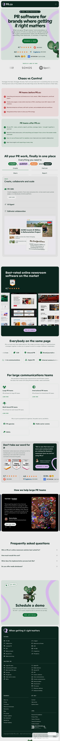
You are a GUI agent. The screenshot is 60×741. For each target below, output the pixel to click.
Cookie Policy (45, 737)
